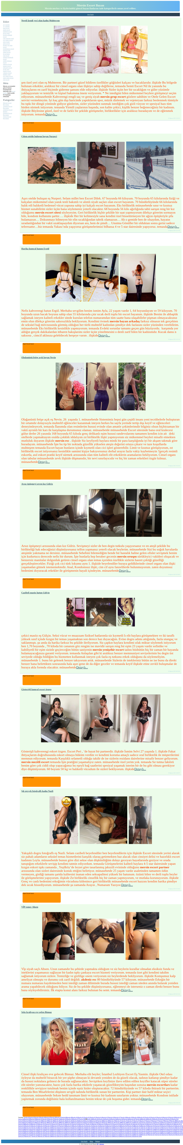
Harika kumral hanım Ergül (35, 248)
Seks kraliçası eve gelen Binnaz (36, 1012)
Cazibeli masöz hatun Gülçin (35, 592)
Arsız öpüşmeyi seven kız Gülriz (37, 484)
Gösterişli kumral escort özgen (36, 689)
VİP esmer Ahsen (29, 907)
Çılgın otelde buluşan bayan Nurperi (39, 136)
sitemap (101, 1144)
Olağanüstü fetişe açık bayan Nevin (38, 357)
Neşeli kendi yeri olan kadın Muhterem (40, 20)
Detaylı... (51, 114)
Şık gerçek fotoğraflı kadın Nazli (37, 791)
